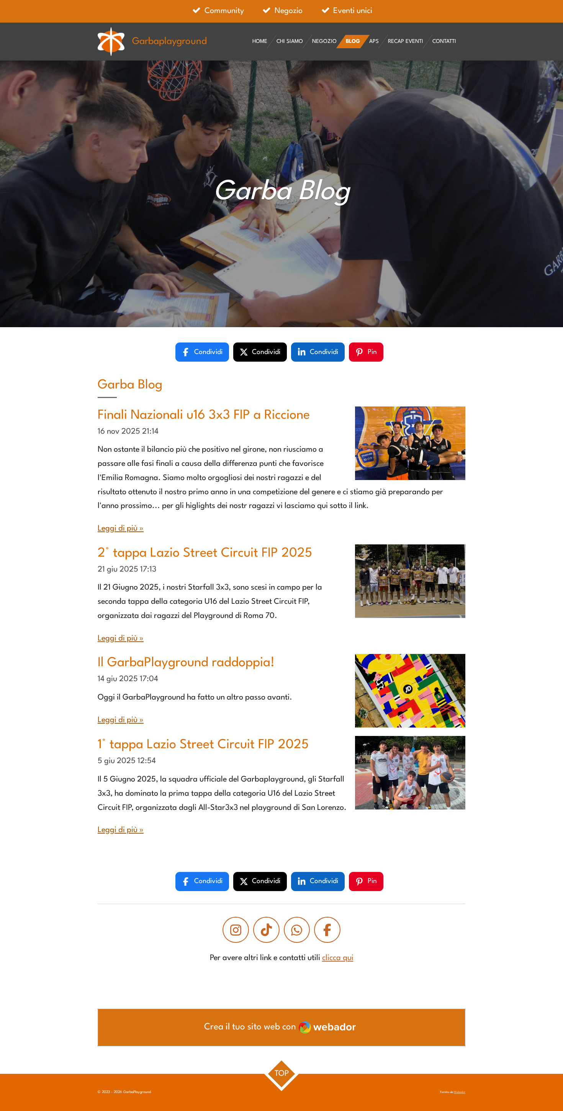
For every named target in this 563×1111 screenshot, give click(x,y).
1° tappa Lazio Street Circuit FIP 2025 (203, 745)
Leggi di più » (121, 529)
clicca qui (338, 958)
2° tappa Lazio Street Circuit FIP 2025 (205, 553)
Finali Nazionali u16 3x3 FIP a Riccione (204, 415)
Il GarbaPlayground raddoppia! (186, 663)
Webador (459, 1092)
